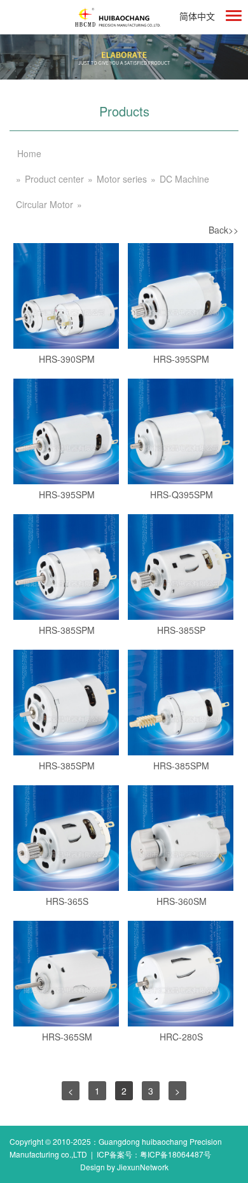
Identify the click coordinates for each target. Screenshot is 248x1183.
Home (29, 153)
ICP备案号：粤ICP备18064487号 (154, 1154)
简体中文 (197, 16)
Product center (54, 178)
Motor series (122, 178)
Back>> (223, 229)
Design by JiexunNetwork (124, 1166)
